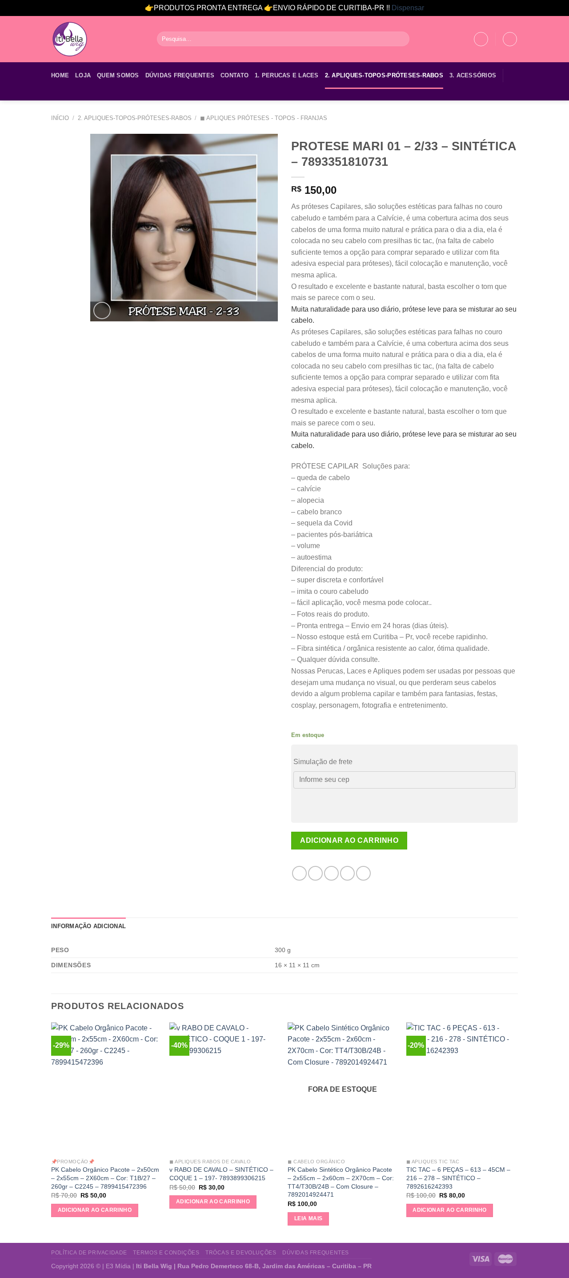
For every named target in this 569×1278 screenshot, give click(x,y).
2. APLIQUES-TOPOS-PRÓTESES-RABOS (384, 75)
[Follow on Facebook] (56, 95)
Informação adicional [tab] (88, 926)
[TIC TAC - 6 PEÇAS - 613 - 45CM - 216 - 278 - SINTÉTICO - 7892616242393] (461, 1088)
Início (60, 118)
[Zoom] (102, 310)
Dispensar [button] (408, 8)
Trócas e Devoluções (240, 1253)
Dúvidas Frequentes (180, 75)
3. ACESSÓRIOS (472, 75)
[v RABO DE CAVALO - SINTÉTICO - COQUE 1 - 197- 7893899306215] (224, 1088)
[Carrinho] (510, 39)
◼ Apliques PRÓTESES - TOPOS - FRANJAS (263, 118)
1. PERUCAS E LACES (287, 75)
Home (60, 75)
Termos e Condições (166, 1253)
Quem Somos (118, 75)
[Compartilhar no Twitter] (315, 873)
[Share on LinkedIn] (363, 873)
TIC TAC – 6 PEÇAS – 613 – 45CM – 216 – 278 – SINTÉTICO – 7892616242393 (458, 1178)
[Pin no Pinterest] (347, 873)
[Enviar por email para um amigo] (331, 873)
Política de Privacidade (89, 1253)
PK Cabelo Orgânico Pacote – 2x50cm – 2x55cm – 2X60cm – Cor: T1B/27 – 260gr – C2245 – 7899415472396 (105, 1178)
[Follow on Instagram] (68, 95)
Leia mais (308, 1218)
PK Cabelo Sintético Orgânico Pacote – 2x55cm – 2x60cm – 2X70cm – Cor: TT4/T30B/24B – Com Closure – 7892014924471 (341, 1182)
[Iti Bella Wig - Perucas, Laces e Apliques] (97, 39)
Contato (234, 75)
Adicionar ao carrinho (349, 840)
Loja (83, 75)
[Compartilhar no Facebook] (299, 873)
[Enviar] (401, 39)
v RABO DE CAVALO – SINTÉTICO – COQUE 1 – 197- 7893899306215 (221, 1174)
